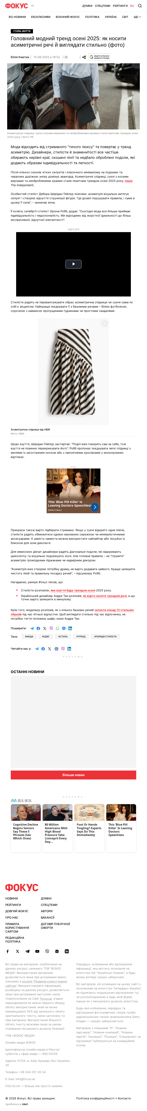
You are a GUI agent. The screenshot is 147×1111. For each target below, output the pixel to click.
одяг (46, 636)
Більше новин (74, 775)
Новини (11, 898)
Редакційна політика (14, 939)
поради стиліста (106, 636)
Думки (87, 5)
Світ (125, 17)
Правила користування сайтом (17, 927)
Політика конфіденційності (95, 1098)
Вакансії (47, 917)
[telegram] (27, 951)
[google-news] (57, 951)
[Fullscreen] (104, 323)
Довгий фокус (16, 911)
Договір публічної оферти (55, 925)
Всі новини (17, 17)
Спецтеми (102, 5)
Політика (92, 17)
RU (132, 5)
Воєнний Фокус (68, 17)
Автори (47, 911)
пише (129, 181)
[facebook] (8, 951)
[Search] (140, 6)
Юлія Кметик (20, 57)
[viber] (47, 951)
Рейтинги (120, 5)
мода (30, 636)
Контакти (124, 1098)
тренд (81, 636)
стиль (64, 636)
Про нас (11, 917)
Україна (111, 17)
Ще (136, 17)
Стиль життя (21, 31)
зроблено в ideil (16, 1104)
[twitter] (17, 951)
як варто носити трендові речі (105, 596)
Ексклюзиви (40, 17)
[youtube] (37, 951)
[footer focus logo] (21, 887)
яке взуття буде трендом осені (73, 590)
